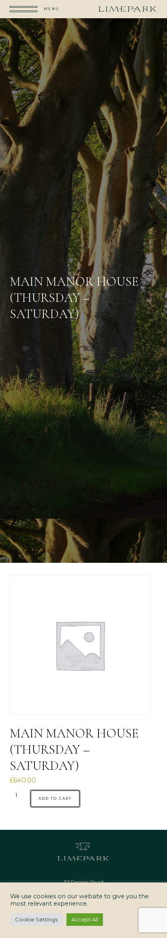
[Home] (127, 9)
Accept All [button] (84, 919)
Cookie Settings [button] (36, 919)
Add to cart (55, 798)
